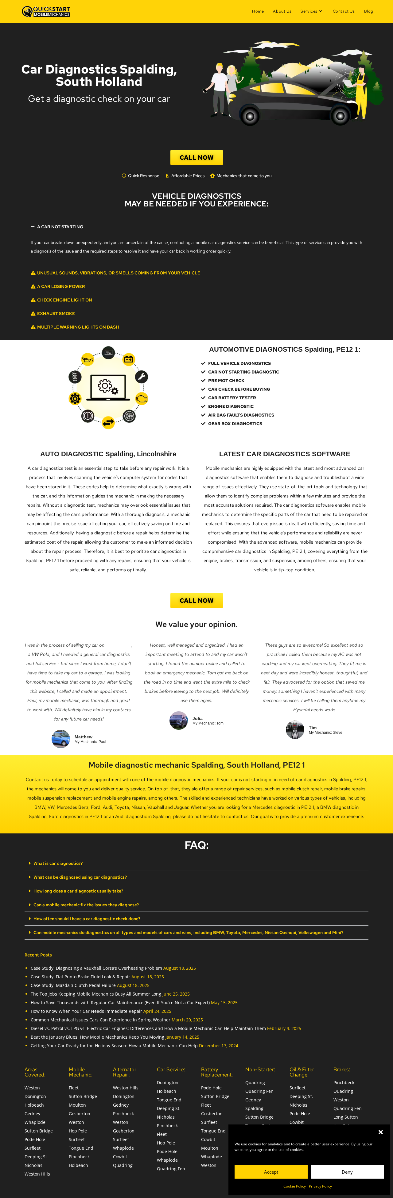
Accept (271, 1172)
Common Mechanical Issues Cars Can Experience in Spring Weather (100, 1020)
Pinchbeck (79, 1157)
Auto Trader (118, 645)
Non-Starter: (260, 1069)
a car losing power (61, 286)
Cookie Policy (294, 1186)
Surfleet (33, 1148)
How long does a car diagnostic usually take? (78, 891)
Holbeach (34, 1105)
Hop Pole (78, 1131)
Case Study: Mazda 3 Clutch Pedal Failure (73, 985)
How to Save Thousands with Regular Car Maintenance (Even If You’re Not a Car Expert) (120, 1002)
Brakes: (341, 1069)
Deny (347, 1172)
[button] (381, 1132)
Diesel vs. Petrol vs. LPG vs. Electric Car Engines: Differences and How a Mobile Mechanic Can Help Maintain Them (148, 1028)
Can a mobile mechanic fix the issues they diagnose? (86, 905)
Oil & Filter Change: (302, 1072)
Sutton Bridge (39, 1131)
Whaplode (35, 1122)
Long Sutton (345, 1117)
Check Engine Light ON (64, 300)
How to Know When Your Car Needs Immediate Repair (86, 1011)
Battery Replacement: (217, 1072)
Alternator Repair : (124, 1072)
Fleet (74, 1088)
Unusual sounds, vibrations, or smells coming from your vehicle (118, 273)
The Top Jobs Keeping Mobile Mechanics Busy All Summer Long (96, 994)
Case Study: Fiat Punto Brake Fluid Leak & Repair (80, 977)
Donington (35, 1096)
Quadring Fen (171, 1169)
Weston (32, 1088)
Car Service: (171, 1069)
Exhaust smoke (56, 313)
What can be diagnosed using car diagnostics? (80, 877)
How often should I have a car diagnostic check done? (86, 918)
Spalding (254, 1108)
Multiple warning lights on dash (78, 327)
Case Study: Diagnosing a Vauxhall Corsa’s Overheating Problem (96, 968)
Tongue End (81, 1148)
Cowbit (120, 1157)
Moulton (77, 1105)
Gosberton (79, 1113)
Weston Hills (37, 1174)
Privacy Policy (320, 1186)
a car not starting (60, 227)
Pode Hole (35, 1139)
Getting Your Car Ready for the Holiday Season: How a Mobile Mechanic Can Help (114, 1045)
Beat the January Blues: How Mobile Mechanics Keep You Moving (97, 1037)
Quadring (123, 1165)
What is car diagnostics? (58, 863)
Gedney (32, 1113)
